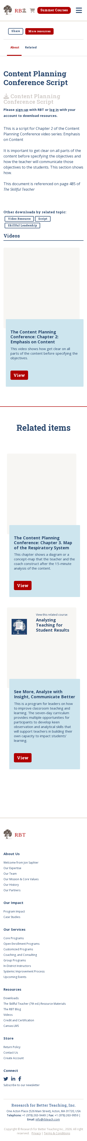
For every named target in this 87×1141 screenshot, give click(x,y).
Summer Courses (54, 10)
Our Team (10, 874)
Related (31, 47)
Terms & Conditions (57, 1133)
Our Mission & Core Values (21, 879)
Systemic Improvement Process (24, 971)
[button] (23, 11)
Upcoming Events (14, 977)
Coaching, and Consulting (20, 955)
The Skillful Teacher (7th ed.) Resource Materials (34, 1004)
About (14, 47)
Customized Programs (18, 949)
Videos (8, 1015)
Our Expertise (12, 868)
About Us (11, 853)
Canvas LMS (11, 1026)
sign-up (22, 109)
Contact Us (10, 1053)
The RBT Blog (12, 1009)
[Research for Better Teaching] (20, 834)
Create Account (13, 1058)
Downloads (11, 998)
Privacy (36, 1133)
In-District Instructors (17, 966)
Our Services (14, 929)
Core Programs (13, 938)
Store (8, 1038)
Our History (11, 885)
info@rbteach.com (47, 1119)
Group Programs (14, 960)
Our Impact (13, 902)
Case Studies (11, 917)
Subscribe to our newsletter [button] (21, 1085)
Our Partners (11, 890)
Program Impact (14, 911)
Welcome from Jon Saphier (21, 863)
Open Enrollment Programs (21, 944)
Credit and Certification (18, 1020)
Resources (12, 989)
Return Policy (11, 1047)
